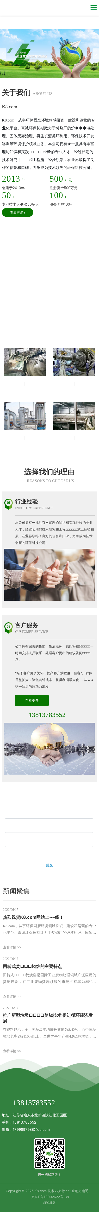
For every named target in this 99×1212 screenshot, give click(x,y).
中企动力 (75, 1191)
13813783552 (47, 714)
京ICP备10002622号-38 (50, 1197)
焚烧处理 (24, 389)
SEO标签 (49, 1203)
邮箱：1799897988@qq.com (26, 1129)
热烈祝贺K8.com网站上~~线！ (33, 917)
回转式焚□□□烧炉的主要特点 (32, 966)
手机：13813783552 (19, 1122)
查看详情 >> (12, 947)
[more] (88, 330)
